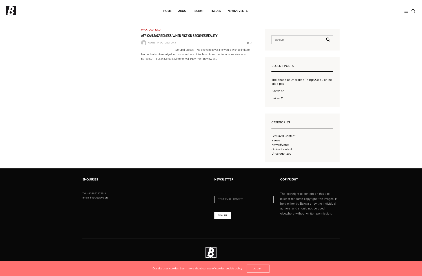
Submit (200, 11)
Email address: (223, 192)
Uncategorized (151, 30)
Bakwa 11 (277, 98)
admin (151, 42)
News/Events (238, 11)
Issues (216, 11)
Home (167, 11)
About (183, 11)
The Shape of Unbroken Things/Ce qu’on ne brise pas (301, 82)
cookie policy (234, 268)
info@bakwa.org (99, 197)
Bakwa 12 (277, 91)
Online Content (281, 149)
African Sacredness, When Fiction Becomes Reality (179, 35)
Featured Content (283, 136)
